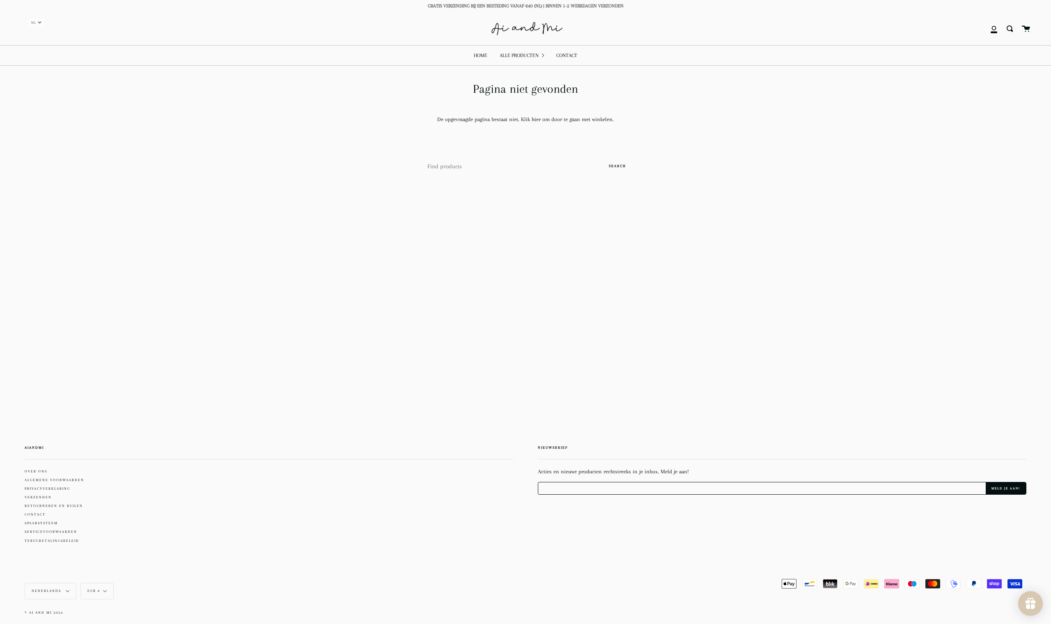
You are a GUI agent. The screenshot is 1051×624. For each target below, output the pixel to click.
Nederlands (47, 591)
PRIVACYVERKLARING (47, 488)
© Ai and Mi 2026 (44, 613)
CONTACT (35, 514)
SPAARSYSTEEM (41, 523)
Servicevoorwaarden (51, 532)
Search (617, 166)
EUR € (93, 591)
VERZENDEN (38, 497)
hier (537, 119)
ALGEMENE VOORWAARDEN (54, 480)
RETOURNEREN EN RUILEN (54, 506)
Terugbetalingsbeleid (52, 541)
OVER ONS (36, 471)
